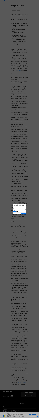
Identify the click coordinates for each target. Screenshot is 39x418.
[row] (14, 211)
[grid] (19, 211)
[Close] (25, 204)
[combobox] (18, 209)
